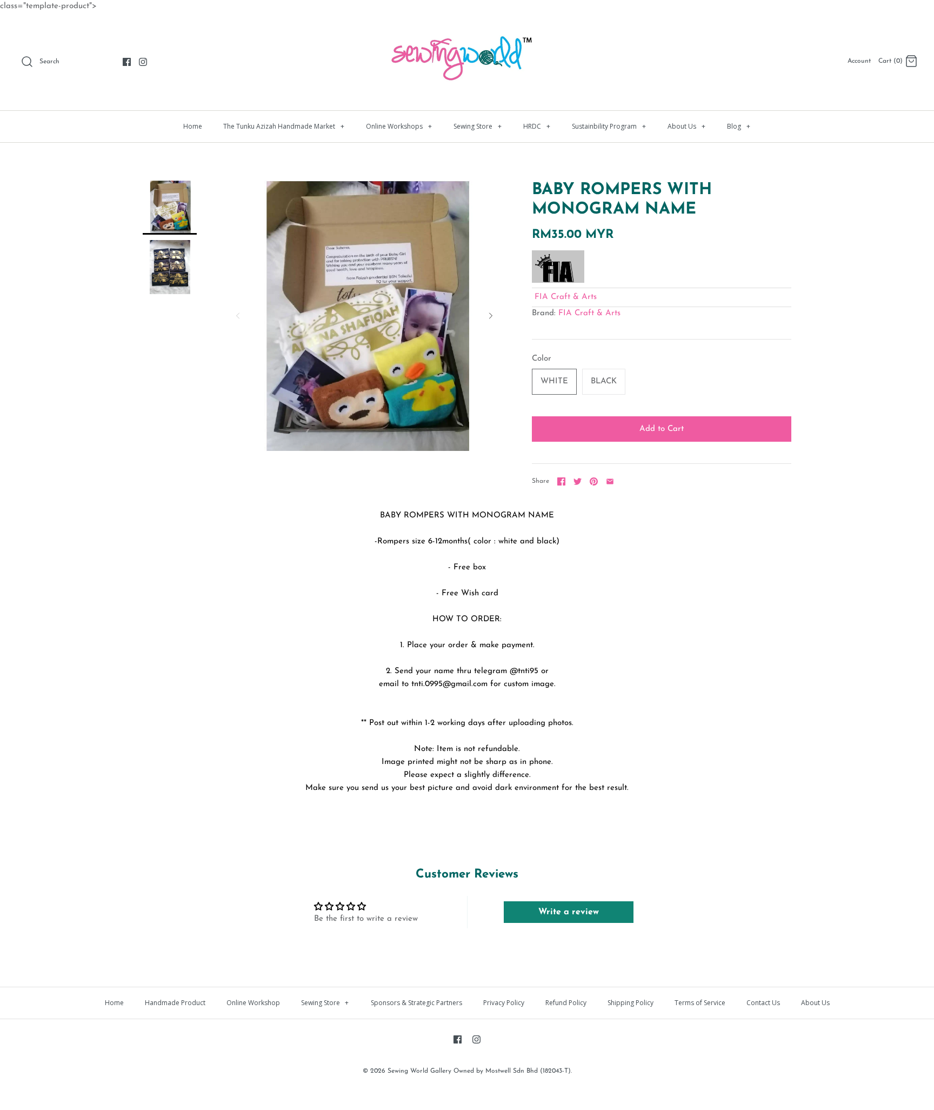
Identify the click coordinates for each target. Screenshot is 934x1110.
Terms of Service (700, 1002)
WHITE (554, 381)
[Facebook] (127, 62)
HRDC (536, 126)
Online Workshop (253, 1002)
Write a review (568, 912)
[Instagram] (143, 62)
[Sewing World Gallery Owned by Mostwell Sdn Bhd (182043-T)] (467, 30)
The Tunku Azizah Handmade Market (283, 126)
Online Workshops (399, 126)
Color (541, 359)
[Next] (490, 315)
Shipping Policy (630, 1002)
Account (859, 61)
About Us (686, 126)
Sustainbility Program (609, 126)
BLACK (604, 381)
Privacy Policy (503, 1002)
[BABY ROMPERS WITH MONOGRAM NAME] (170, 208)
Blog (738, 126)
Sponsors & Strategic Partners (416, 1002)
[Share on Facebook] (561, 481)
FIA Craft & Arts (566, 297)
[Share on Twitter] (577, 481)
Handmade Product (175, 1002)
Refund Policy (565, 1002)
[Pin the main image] (594, 481)
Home (192, 126)
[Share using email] (610, 481)
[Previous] (237, 315)
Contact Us (763, 1002)
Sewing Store (477, 126)
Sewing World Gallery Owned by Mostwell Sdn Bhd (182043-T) (479, 1071)
